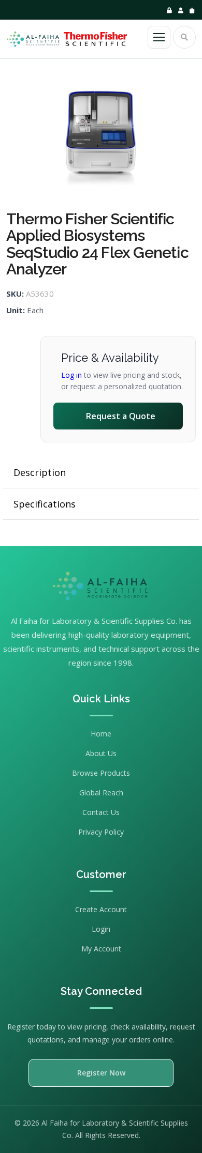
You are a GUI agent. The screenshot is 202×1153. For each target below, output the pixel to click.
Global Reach (101, 792)
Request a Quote (120, 416)
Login (101, 929)
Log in (71, 375)
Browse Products (101, 773)
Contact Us (101, 812)
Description (39, 472)
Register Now (101, 1073)
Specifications (44, 504)
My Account (101, 949)
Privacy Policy (101, 832)
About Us (101, 753)
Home (101, 734)
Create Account (101, 909)
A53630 (40, 293)
